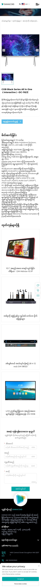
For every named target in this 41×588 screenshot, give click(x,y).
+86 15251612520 (11, 560)
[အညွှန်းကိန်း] (20, 499)
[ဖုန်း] (37, 290)
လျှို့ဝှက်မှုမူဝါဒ (7, 534)
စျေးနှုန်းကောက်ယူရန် (10, 122)
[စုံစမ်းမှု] (37, 285)
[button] (3, 50)
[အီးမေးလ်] (37, 295)
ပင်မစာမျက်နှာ (6, 21)
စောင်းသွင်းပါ (20, 489)
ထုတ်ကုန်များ (16, 21)
